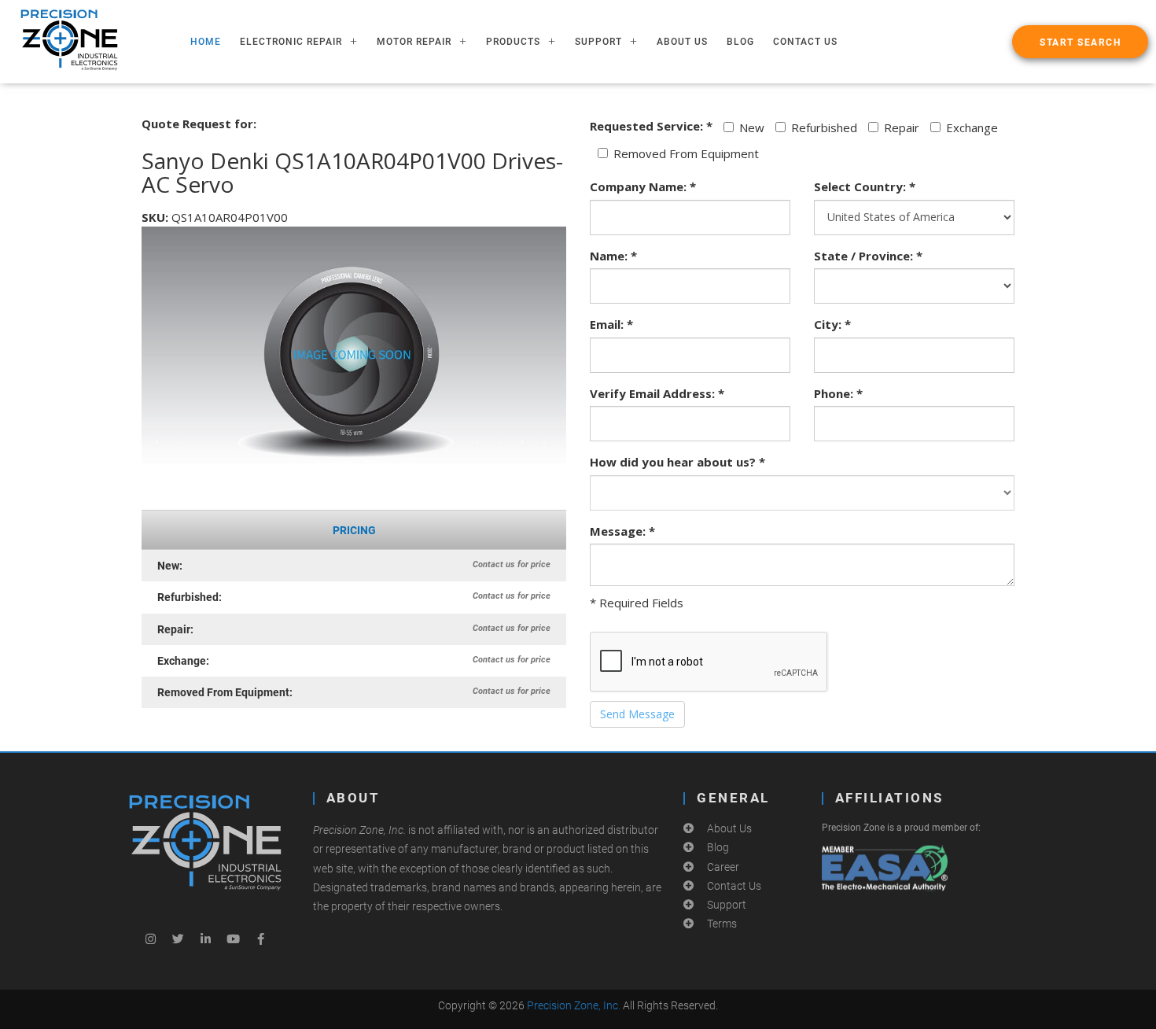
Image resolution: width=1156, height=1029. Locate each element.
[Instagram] (150, 938)
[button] (1080, 41)
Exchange (972, 127)
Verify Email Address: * (657, 393)
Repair (901, 127)
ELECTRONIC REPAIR (291, 41)
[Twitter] (178, 938)
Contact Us (805, 41)
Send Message (637, 713)
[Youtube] (233, 938)
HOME (205, 41)
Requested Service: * (651, 126)
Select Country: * (864, 186)
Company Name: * (643, 186)
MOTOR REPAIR (414, 41)
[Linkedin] (205, 938)
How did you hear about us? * (677, 462)
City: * (832, 324)
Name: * (613, 256)
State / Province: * (868, 256)
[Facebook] (260, 938)
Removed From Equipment (686, 153)
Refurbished (824, 127)
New (751, 127)
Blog (740, 41)
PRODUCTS (513, 41)
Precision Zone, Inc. (573, 1005)
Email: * (611, 324)
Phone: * (838, 393)
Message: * (622, 531)
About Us (682, 41)
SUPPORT (598, 41)
